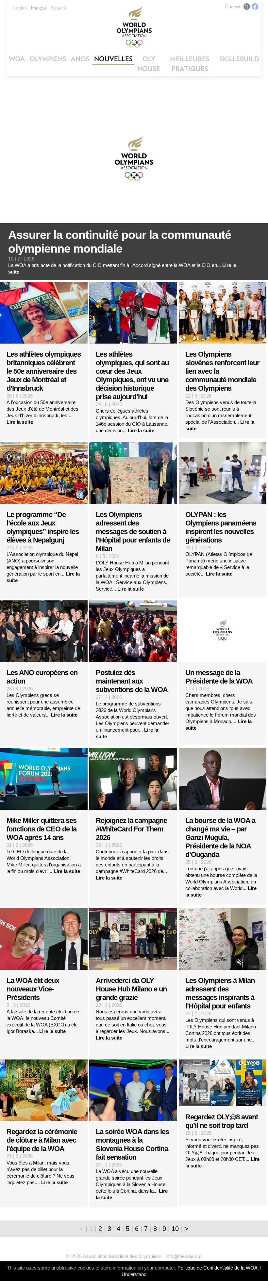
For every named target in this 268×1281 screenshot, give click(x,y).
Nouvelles (113, 59)
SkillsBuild (239, 59)
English (20, 8)
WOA (17, 59)
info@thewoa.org (184, 1256)
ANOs (80, 59)
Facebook (255, 6)
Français (38, 8)
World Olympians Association (134, 27)
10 (175, 1228)
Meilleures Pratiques (189, 64)
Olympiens (47, 59)
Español (58, 8)
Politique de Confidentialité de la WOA (217, 1268)
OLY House (148, 64)
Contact (232, 6)
